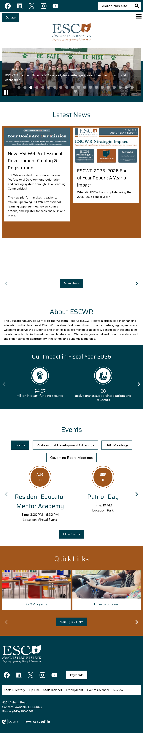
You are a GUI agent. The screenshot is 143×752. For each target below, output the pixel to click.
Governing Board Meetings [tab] (71, 457)
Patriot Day (103, 496)
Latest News (71, 114)
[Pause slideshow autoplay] (6, 92)
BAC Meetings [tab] (116, 445)
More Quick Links (71, 622)
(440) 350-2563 (23, 711)
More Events (71, 534)
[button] (19, 87)
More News (71, 283)
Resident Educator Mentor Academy (40, 501)
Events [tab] (20, 445)
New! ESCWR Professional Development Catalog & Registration (35, 160)
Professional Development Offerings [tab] (65, 445)
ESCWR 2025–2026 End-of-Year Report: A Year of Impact (103, 178)
